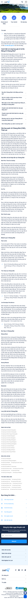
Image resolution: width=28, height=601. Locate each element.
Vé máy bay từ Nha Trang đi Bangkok (8, 441)
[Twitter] (25, 570)
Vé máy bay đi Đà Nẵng (6, 479)
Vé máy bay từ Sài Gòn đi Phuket (7, 447)
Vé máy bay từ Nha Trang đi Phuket (8, 451)
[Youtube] (19, 570)
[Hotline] (22, 2)
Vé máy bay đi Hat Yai (5, 470)
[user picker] (26, 2)
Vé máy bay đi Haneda (16, 487)
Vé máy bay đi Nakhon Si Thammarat (8, 466)
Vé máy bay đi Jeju (5, 489)
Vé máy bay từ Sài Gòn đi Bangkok (8, 437)
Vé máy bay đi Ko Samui (6, 464)
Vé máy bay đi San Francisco (16, 489)
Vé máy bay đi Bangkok (6, 458)
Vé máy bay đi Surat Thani (18, 468)
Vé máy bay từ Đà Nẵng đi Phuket (8, 449)
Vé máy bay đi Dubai (16, 485)
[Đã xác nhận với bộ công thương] (19, 588)
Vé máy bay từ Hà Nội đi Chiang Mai (8, 430)
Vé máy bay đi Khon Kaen (6, 468)
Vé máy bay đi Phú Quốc (16, 481)
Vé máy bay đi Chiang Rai (6, 472)
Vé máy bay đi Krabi (15, 470)
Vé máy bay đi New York (6, 485)
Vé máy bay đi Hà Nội (16, 479)
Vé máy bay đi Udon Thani (16, 462)
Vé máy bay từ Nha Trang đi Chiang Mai (9, 433)
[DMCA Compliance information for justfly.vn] (8, 588)
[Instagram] (22, 570)
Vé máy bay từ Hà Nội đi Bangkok (8, 435)
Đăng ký (14, 541)
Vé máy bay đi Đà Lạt (5, 481)
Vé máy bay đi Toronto (5, 487)
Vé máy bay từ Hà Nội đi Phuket (7, 445)
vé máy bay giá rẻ (9, 45)
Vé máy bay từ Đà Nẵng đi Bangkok (8, 439)
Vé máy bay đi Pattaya (17, 472)
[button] (14, 93)
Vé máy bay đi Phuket (5, 462)
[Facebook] (15, 570)
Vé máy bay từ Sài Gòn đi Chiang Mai (8, 431)
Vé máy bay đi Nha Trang (6, 483)
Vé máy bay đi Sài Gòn (17, 483)
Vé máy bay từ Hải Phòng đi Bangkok (8, 443)
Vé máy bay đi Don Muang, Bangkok (8, 460)
